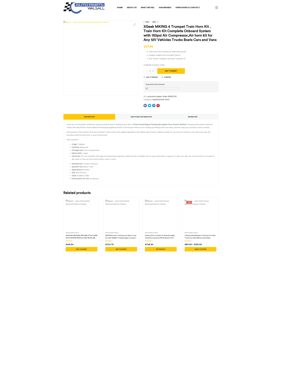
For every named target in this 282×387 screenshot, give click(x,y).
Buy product (161, 249)
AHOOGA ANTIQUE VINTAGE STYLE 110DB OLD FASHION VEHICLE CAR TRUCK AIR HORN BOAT (81, 238)
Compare (167, 77)
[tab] (89, 117)
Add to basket (171, 71)
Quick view (81, 218)
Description (89, 117)
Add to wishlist (152, 77)
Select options (200, 249)
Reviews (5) (192, 117)
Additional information (141, 117)
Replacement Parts (161, 99)
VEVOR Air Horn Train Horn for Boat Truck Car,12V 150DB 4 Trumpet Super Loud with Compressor (120, 238)
